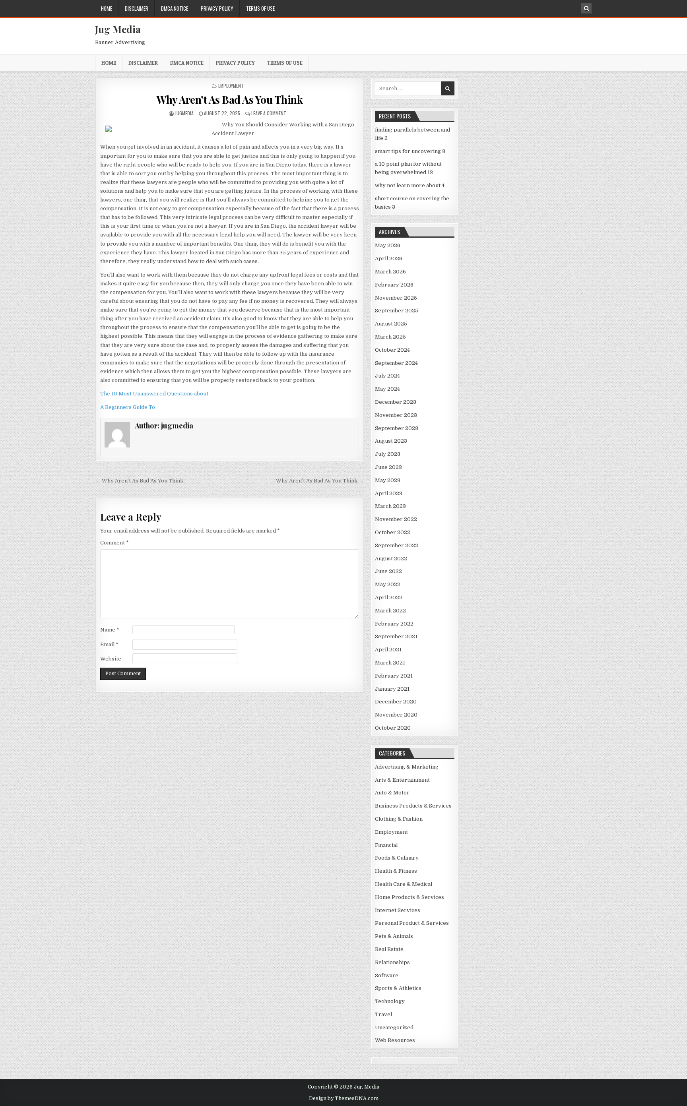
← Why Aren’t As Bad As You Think (139, 481)
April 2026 (388, 258)
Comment (114, 543)
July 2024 (387, 376)
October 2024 (392, 350)
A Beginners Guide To (127, 407)
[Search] (586, 8)
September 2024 (396, 363)
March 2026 (390, 272)
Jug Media (118, 29)
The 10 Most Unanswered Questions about (154, 394)
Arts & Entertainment (402, 780)
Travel (383, 1014)
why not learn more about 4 (409, 185)
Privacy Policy (217, 8)
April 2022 (388, 597)
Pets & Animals (394, 936)
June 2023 (388, 467)
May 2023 (387, 480)
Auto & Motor (392, 793)
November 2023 (396, 415)
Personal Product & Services (412, 923)
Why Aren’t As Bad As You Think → (320, 481)
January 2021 (392, 689)
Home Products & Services (409, 897)
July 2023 (387, 454)
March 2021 (390, 663)
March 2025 (390, 337)
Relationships (392, 962)
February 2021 (394, 676)
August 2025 (391, 324)
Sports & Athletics (398, 988)
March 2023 (390, 506)
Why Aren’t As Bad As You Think (230, 100)
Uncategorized (394, 1027)
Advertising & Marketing (407, 767)
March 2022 (390, 611)
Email (109, 644)
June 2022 (388, 571)
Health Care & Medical (403, 884)
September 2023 (396, 428)
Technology (390, 1001)
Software (386, 975)
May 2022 (387, 584)
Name (109, 630)
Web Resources (395, 1040)
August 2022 (391, 559)
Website (110, 659)
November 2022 (396, 519)
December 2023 (395, 402)
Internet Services (397, 910)
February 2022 (394, 624)
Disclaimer (136, 8)
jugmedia (184, 113)
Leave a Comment (268, 113)
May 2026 (387, 245)
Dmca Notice (174, 8)
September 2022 (396, 545)
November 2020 (396, 715)
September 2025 (396, 311)
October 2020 (393, 728)
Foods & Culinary (397, 858)
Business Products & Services (413, 806)
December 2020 (396, 702)
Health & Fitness (396, 871)
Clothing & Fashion (399, 819)
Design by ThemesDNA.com (343, 1098)
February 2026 (394, 285)
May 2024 (387, 389)
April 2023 (388, 493)
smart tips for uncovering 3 (410, 151)
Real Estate (389, 949)
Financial (386, 845)
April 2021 (388, 650)
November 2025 (396, 298)
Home (106, 8)
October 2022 (392, 532)
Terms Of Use (260, 8)
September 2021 (396, 636)
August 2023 (391, 441)
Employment (231, 85)
